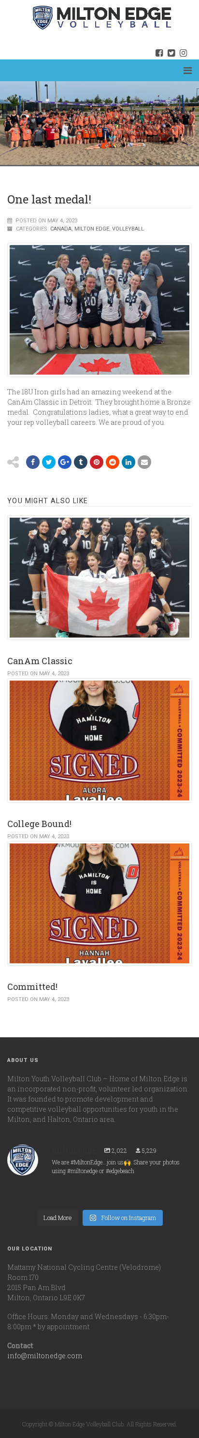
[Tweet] (49, 462)
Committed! (32, 986)
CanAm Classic (39, 661)
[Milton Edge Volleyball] (89, 17)
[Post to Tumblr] (80, 462)
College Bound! (39, 823)
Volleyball (128, 229)
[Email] (128, 462)
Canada (60, 229)
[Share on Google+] (64, 462)
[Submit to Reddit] (96, 462)
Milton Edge (91, 229)
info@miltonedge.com (44, 1355)
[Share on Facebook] (33, 462)
